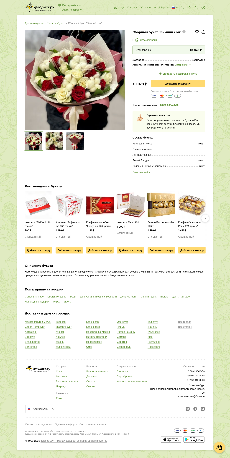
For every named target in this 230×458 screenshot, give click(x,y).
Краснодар (92, 322)
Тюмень (152, 327)
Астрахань (31, 332)
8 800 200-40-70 (169, 105)
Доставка (91, 376)
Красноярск (93, 327)
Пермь (121, 327)
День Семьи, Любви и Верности (98, 296)
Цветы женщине (56, 296)
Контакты (61, 376)
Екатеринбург (64, 327)
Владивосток (32, 342)
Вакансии (122, 371)
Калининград (63, 346)
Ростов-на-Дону (126, 332)
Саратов (122, 342)
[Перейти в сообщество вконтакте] (188, 409)
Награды (61, 386)
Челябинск (154, 342)
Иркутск (60, 337)
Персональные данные (38, 424)
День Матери (128, 296)
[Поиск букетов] (182, 7)
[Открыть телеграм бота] (195, 409)
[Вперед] (123, 80)
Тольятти (153, 322)
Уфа (150, 337)
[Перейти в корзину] (196, 7)
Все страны (185, 327)
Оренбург (122, 322)
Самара (121, 337)
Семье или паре (34, 296)
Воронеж (61, 322)
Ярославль (154, 346)
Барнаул (30, 337)
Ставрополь (124, 346)
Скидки (90, 386)
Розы (73, 296)
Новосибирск (94, 342)
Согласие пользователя (93, 424)
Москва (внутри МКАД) (38, 322)
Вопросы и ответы (97, 371)
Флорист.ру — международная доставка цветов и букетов (74, 440)
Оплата (90, 381)
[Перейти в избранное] (189, 7)
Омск (89, 346)
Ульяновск (154, 332)
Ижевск (60, 332)
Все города (184, 322)
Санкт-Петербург (35, 327)
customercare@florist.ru (191, 396)
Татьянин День (148, 296)
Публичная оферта (66, 424)
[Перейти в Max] (203, 409)
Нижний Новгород (96, 337)
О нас (59, 371)
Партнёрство (124, 376)
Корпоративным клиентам (132, 381)
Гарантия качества (67, 381)
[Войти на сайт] (203, 7)
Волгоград (31, 346)
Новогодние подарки (37, 301)
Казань (60, 342)
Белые (164, 296)
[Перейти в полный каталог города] (39, 7)
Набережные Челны (98, 332)
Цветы (68, 301)
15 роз (56, 301)
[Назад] (26, 80)
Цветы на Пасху (181, 296)
